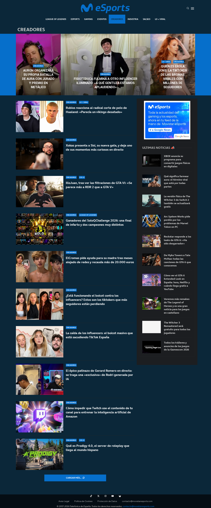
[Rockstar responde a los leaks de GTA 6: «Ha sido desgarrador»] (151, 241)
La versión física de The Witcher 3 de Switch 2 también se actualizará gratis (177, 201)
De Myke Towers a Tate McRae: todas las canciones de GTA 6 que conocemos (177, 260)
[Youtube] (113, 496)
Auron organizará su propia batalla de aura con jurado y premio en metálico (38, 79)
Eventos (101, 19)
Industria (133, 19)
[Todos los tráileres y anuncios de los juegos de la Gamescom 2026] (151, 347)
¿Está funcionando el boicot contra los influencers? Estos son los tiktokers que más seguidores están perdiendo (96, 299)
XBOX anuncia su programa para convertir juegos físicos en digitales (177, 161)
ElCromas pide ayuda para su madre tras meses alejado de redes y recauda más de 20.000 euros (100, 260)
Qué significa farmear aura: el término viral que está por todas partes (176, 181)
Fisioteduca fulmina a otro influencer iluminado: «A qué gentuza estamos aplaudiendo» (105, 83)
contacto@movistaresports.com (137, 501)
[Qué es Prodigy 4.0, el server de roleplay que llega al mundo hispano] (39, 454)
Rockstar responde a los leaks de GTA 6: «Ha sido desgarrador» (177, 240)
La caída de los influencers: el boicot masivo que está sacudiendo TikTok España (99, 335)
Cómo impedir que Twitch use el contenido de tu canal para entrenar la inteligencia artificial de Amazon (99, 412)
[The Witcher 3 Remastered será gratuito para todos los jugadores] (151, 327)
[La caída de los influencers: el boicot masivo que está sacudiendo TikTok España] (39, 341)
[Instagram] (105, 496)
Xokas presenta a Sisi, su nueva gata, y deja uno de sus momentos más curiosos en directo (99, 147)
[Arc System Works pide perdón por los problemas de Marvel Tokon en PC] (151, 221)
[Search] (187, 8)
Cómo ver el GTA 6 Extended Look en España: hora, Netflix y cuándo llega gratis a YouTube (177, 282)
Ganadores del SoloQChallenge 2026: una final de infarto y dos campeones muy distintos (98, 222)
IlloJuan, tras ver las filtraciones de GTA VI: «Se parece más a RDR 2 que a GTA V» (99, 185)
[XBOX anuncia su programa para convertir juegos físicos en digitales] (151, 160)
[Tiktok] (91, 496)
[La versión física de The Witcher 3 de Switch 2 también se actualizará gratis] (151, 201)
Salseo (146, 19)
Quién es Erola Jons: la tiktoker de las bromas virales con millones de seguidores (172, 76)
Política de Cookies (83, 501)
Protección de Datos (107, 501)
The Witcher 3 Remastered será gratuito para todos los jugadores (177, 328)
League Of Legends (56, 19)
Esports (75, 19)
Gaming (88, 19)
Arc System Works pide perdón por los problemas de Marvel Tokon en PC (177, 221)
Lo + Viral (160, 19)
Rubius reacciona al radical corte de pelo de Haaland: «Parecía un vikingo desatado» (96, 110)
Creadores (117, 19)
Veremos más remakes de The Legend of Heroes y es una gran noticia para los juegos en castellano (176, 306)
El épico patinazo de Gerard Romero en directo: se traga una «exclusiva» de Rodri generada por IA (99, 374)
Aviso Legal (64, 501)
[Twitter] (98, 496)
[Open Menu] (192, 8)
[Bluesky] (120, 496)
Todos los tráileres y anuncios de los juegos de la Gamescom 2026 (176, 346)
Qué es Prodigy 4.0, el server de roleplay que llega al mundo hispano (97, 448)
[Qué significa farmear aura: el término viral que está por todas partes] (151, 181)
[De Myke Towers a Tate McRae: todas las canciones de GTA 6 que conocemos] (151, 259)
